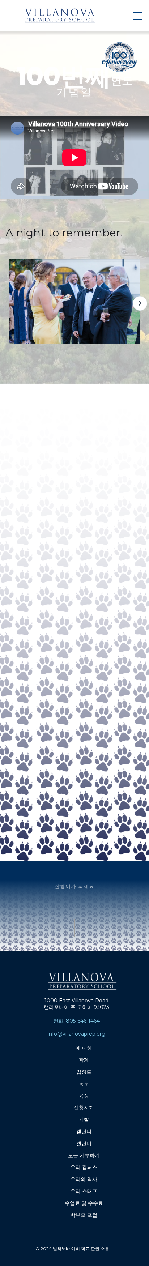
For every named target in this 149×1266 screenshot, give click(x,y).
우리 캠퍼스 (84, 1167)
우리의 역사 (84, 1179)
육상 (84, 1095)
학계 (84, 1060)
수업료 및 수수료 (84, 1203)
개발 (84, 1119)
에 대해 (84, 1048)
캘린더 (83, 1131)
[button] (140, 303)
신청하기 (84, 1107)
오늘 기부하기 (84, 1155)
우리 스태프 (84, 1191)
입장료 (83, 1072)
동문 (84, 1083)
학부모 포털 (84, 1215)
